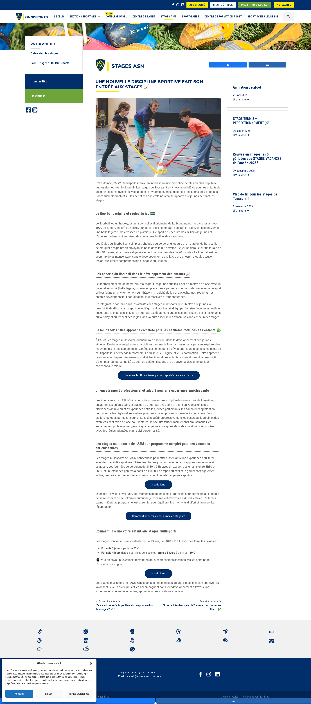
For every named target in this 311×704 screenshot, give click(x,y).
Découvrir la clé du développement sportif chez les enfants (159, 375)
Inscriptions (38, 96)
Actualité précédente (109, 601)
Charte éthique (223, 4)
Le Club (59, 16)
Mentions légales (229, 696)
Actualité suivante (209, 601)
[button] (91, 663)
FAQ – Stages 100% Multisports (50, 63)
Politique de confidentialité (255, 696)
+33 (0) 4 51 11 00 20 (144, 672)
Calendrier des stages (44, 53)
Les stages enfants (43, 43)
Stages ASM (168, 16)
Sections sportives (83, 16)
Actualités (284, 4)
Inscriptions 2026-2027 (255, 4)
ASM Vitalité (197, 4)
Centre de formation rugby (223, 16)
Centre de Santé (144, 16)
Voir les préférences (79, 693)
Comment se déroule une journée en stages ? (158, 516)
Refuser (49, 693)
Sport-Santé (190, 16)
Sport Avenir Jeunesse (262, 16)
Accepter (19, 693)
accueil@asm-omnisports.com (144, 676)
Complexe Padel (116, 16)
